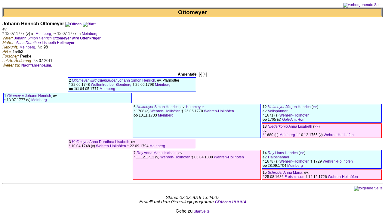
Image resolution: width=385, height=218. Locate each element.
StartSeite (202, 211)
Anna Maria (285, 172)
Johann (57, 38)
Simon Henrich (158, 107)
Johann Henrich (29, 96)
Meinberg (43, 34)
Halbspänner (278, 157)
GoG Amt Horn (294, 119)
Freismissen (294, 177)
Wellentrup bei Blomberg (111, 85)
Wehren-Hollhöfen (165, 111)
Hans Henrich (283, 153)
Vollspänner (278, 111)
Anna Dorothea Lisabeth (100, 142)
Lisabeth (45, 43)
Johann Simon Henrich (113, 80)
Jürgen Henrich (289, 107)
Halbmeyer (195, 107)
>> (315, 107)
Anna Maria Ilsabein (157, 153)
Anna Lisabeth (290, 126)
